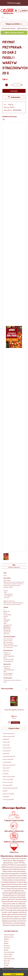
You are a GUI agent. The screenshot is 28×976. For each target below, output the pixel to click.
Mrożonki (6, 965)
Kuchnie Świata (7, 956)
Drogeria (6, 950)
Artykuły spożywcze (9, 937)
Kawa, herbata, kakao (9, 952)
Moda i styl (6, 963)
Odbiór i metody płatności (14, 33)
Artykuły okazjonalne (9, 934)
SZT (6, 85)
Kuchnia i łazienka (8, 954)
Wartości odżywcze (14, 567)
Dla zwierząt (7, 948)
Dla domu (6, 941)
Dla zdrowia (7, 945)
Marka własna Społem (9, 958)
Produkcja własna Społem (8, 28)
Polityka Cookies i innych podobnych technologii (14, 972)
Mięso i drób (7, 961)
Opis (14, 565)
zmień (18, 3)
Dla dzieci (6, 943)
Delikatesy (6, 939)
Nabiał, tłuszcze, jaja (9, 967)
